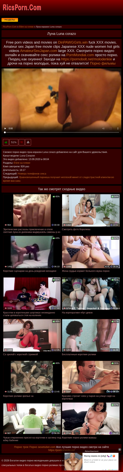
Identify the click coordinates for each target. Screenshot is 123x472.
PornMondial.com (80, 55)
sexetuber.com (47, 446)
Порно (33, 446)
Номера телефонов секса (32, 173)
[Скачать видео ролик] (28, 142)
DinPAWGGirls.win (73, 42)
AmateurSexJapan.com (38, 51)
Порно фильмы (103, 63)
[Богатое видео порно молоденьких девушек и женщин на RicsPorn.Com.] (22, 7)
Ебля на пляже (22, 163)
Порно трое (21, 446)
